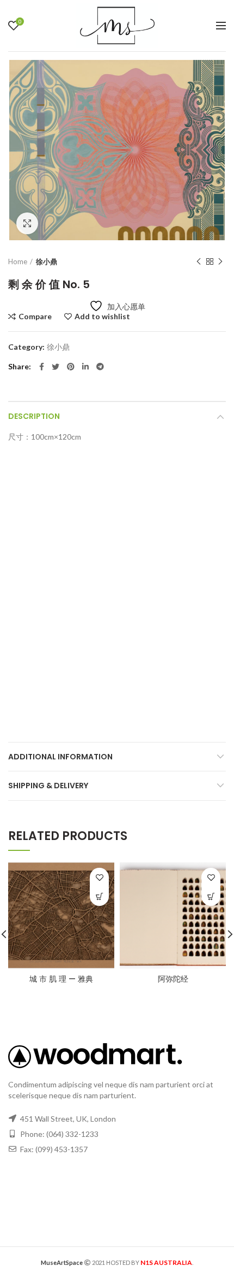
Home (17, 261)
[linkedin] (85, 367)
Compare (35, 316)
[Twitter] (55, 367)
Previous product (198, 261)
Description (34, 416)
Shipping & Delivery (48, 785)
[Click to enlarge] (27, 223)
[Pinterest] (70, 367)
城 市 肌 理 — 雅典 (61, 979)
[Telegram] (100, 367)
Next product (220, 261)
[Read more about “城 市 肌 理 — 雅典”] (99, 896)
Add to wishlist (102, 316)
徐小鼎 (46, 261)
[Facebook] (41, 367)
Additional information (60, 756)
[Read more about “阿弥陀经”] (210, 896)
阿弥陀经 (173, 979)
